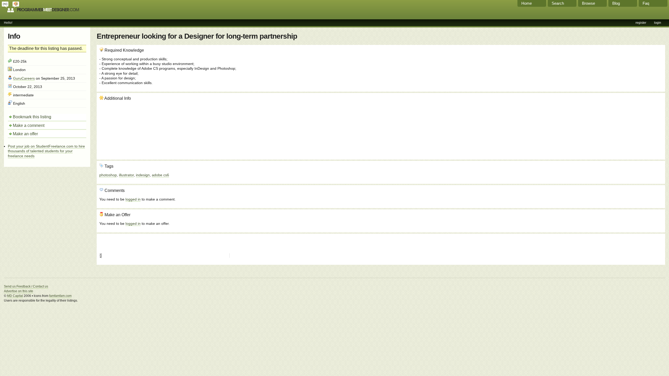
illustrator (126, 175)
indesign (143, 175)
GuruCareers (24, 78)
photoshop (108, 175)
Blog (616, 3)
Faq (646, 3)
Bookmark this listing (32, 117)
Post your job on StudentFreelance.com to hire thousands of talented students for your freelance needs (46, 151)
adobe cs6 (160, 175)
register (641, 23)
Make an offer (25, 134)
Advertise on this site (18, 291)
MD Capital (15, 296)
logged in (133, 199)
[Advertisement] (634, 124)
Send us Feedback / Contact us (26, 286)
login (657, 23)
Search (558, 3)
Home (526, 3)
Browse (588, 3)
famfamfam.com (60, 296)
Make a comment (28, 125)
